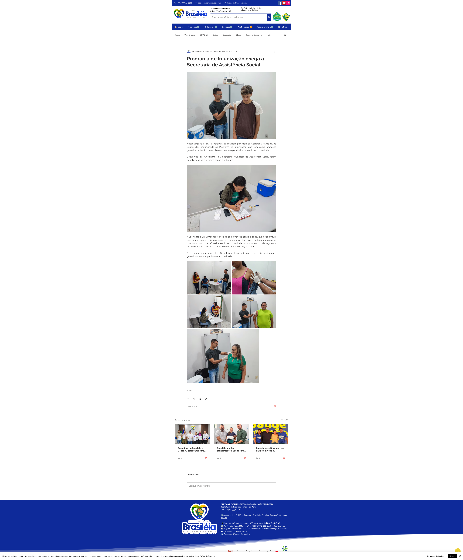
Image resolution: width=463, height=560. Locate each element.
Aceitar (452, 556)
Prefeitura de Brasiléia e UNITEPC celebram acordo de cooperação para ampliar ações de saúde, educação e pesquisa (192, 449)
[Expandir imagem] (209, 277)
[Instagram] (288, 3)
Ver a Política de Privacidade (206, 556)
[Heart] (277, 551)
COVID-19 (204, 35)
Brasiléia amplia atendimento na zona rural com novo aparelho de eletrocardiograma (231, 449)
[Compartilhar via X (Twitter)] (194, 399)
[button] (194, 27)
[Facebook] (280, 3)
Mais (268, 35)
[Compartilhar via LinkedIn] (200, 399)
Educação (227, 35)
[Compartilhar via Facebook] (188, 399)
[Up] (458, 551)
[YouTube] (284, 3)
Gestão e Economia (254, 35)
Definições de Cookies (435, 556)
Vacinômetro (189, 35)
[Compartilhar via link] (206, 399)
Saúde (215, 35)
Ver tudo (284, 420)
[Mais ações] (274, 51)
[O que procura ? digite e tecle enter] (269, 17)
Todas (177, 35)
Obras (238, 35)
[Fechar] (460, 556)
